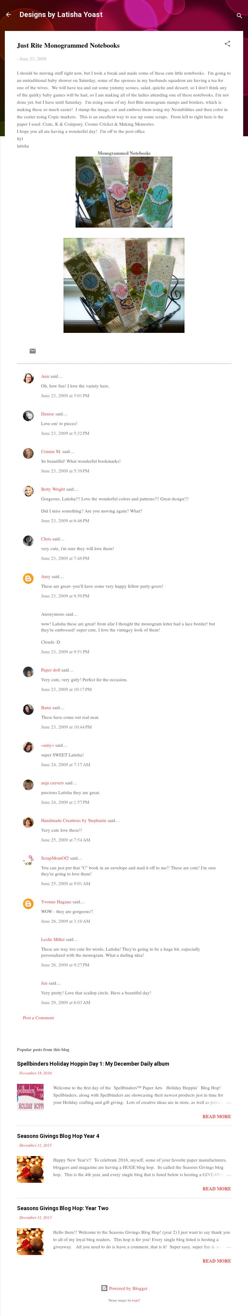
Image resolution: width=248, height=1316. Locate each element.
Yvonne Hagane (56, 901)
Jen (44, 983)
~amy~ (47, 745)
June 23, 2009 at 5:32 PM (65, 433)
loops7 (136, 1300)
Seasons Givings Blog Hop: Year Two (63, 1208)
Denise (47, 414)
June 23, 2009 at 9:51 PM (65, 651)
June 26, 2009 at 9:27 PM (65, 965)
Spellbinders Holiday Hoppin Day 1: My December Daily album (93, 1064)
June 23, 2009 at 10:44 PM (66, 727)
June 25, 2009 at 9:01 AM (65, 883)
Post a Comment (38, 1017)
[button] (227, 44)
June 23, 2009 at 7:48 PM (65, 558)
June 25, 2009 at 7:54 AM (65, 840)
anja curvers (52, 783)
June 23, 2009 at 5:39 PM (65, 471)
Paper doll (50, 670)
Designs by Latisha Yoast (61, 14)
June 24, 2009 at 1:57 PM (65, 802)
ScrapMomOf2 (55, 858)
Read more (217, 1116)
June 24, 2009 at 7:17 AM (65, 764)
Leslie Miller (53, 939)
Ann (45, 376)
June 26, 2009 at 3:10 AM (65, 921)
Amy (46, 576)
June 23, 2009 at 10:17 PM (66, 689)
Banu (46, 707)
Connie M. (51, 451)
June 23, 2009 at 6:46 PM (65, 520)
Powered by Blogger (128, 1288)
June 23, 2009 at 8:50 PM (65, 596)
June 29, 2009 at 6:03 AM (65, 1002)
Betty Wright (53, 489)
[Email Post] (32, 353)
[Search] (239, 16)
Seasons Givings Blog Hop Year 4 (58, 1136)
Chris (46, 539)
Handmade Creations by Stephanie (73, 820)
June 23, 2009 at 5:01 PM (65, 395)
